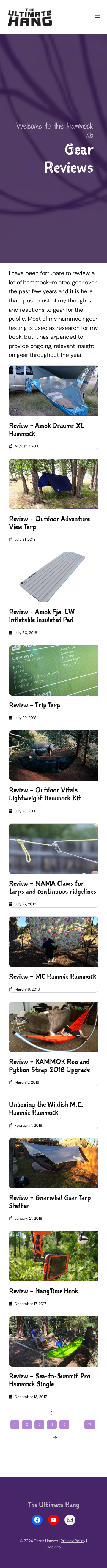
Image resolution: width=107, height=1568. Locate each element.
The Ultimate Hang (53, 1504)
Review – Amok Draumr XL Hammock (46, 430)
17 (89, 1424)
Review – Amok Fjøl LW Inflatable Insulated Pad (41, 616)
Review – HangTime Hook (43, 1291)
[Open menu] (97, 17)
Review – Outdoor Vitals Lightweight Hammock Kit (45, 794)
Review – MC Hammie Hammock (52, 977)
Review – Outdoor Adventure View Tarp (49, 523)
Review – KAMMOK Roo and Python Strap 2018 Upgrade (49, 1066)
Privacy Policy (73, 1540)
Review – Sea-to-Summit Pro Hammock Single (49, 1380)
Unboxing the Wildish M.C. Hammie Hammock (46, 1109)
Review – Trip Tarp (34, 705)
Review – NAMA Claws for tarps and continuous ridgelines (52, 888)
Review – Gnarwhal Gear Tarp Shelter (50, 1202)
